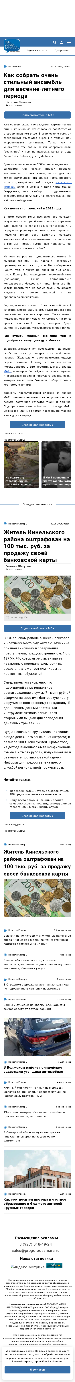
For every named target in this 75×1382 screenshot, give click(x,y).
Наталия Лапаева (18, 102)
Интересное (14, 66)
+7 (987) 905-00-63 (26, 1316)
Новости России (17, 930)
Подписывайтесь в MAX (38, 115)
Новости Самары (17, 523)
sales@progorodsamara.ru (36, 1250)
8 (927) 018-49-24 (35, 1244)
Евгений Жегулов (18, 566)
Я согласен (37, 1369)
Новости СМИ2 (14, 439)
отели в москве (14, 433)
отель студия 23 (14, 824)
